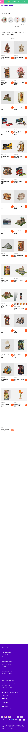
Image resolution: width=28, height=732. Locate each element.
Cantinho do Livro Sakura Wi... (4, 83)
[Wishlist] (23, 5)
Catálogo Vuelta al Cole (7, 687)
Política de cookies (4, 727)
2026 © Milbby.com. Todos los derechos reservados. (14, 725)
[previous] (2, 2)
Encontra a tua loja (6, 652)
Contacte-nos (5, 666)
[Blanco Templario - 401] (15, 303)
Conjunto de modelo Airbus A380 (5, 430)
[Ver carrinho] (26, 5)
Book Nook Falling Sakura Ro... (18, 107)
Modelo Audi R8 (4, 479)
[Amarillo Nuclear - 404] (24, 303)
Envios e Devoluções (6, 668)
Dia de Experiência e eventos (8, 683)
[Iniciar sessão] (20, 5)
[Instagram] (4, 709)
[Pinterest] (7, 709)
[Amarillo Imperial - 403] (21, 303)
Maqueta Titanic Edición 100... (17, 132)
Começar (3, 11)
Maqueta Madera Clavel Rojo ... (17, 430)
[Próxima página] (21, 638)
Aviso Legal (17, 726)
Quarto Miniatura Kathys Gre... (4, 380)
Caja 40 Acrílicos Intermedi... (4, 231)
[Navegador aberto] (2, 5)
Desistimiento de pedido (7, 671)
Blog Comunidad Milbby (7, 685)
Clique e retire (5, 675)
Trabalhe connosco (6, 654)
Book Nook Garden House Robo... (18, 157)
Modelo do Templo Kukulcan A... (4, 256)
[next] (26, 2)
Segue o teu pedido (6, 664)
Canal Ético (23, 726)
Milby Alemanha (5, 656)
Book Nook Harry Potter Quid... (4, 281)
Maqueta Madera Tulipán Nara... (17, 405)
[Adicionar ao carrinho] (12, 58)
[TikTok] (13, 709)
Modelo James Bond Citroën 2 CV (18, 454)
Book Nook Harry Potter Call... (17, 481)
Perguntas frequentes (7, 673)
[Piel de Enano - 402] (18, 303)
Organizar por (13, 38)
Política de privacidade (10, 727)
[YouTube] (10, 709)
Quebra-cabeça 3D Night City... (18, 331)
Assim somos (5, 649)
